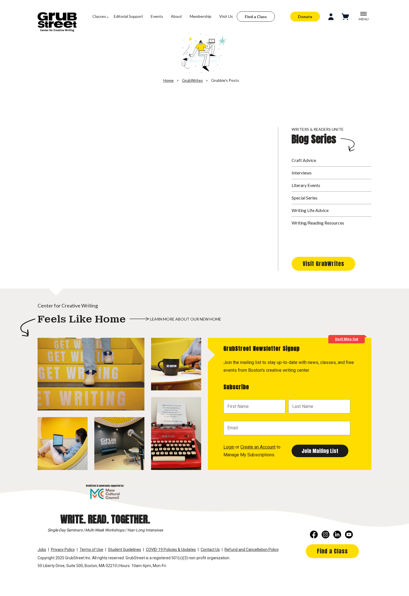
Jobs (42, 549)
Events (157, 16)
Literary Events (306, 185)
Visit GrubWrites (323, 263)
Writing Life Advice (310, 210)
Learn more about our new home (185, 319)
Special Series (304, 197)
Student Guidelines (124, 549)
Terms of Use (91, 549)
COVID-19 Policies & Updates (171, 549)
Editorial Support (128, 16)
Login (228, 447)
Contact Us (210, 549)
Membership (200, 16)
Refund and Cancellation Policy (252, 549)
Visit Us (226, 16)
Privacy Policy (63, 549)
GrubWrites (192, 80)
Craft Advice (304, 160)
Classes (99, 16)
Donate (305, 16)
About (176, 16)
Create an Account (257, 447)
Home (168, 80)
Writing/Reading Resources (318, 222)
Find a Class (256, 16)
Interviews (302, 172)
